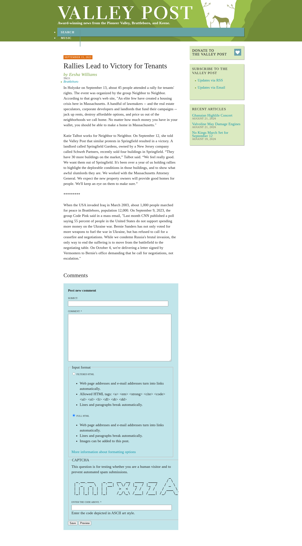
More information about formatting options (103, 452)
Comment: (75, 311)
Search (68, 32)
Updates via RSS (210, 80)
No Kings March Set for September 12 (210, 134)
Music (66, 38)
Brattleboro (70, 81)
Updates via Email (211, 87)
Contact (69, 49)
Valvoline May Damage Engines (216, 124)
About (66, 43)
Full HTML (82, 416)
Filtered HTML (85, 374)
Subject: (73, 298)
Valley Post (125, 12)
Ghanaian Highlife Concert (212, 115)
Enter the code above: (86, 502)
